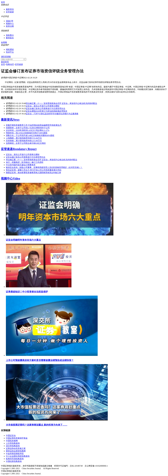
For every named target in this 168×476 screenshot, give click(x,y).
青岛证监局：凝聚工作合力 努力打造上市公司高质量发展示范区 (33, 170)
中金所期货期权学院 (15, 454)
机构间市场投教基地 (15, 459)
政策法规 (10, 26)
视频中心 (10, 24)
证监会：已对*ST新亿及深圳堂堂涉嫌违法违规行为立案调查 (52, 114)
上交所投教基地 (13, 443)
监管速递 (10, 12)
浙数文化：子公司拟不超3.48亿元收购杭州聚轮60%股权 (30, 135)
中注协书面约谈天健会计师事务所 (20, 165)
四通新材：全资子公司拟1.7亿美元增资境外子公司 (28, 128)
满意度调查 (6, 57)
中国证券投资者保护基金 (17, 438)
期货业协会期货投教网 (16, 451)
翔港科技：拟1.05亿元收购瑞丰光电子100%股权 (26, 133)
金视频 (4, 42)
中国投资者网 (12, 441)
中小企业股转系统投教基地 (18, 456)
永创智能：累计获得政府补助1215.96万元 (24, 141)
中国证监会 (11, 435)
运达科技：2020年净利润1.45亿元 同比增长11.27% (27, 130)
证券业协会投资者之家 (16, 448)
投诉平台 (10, 52)
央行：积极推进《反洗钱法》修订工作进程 (24, 162)
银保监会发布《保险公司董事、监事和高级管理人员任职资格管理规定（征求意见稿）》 (44, 167)
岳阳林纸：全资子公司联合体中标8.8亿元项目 (26, 143)
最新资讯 (10, 9)
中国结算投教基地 (14, 461)
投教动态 (10, 64)
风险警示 (10, 35)
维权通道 (10, 49)
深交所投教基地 (13, 446)
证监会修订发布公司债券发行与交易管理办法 (45, 108)
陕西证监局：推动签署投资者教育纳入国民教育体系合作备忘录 (33, 173)
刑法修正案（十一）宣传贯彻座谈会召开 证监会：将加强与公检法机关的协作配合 (61, 103)
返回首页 (5, 62)
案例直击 (10, 38)
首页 (3, 2)
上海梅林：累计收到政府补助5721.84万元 (24, 138)
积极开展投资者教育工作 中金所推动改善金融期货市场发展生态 (33, 125)
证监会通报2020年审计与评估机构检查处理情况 (46, 111)
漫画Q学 (9, 21)
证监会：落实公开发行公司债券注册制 (42, 106)
